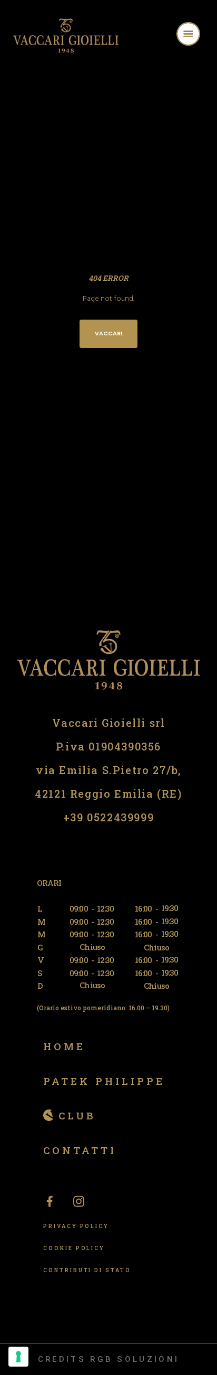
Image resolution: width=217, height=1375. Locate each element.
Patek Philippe (104, 1080)
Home (64, 1046)
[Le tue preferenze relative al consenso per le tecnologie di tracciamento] (18, 1357)
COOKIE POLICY (74, 1248)
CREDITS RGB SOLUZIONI (108, 1359)
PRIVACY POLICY (76, 1226)
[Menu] (202, 35)
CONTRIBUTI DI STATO (87, 1270)
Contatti (79, 1150)
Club (77, 1115)
